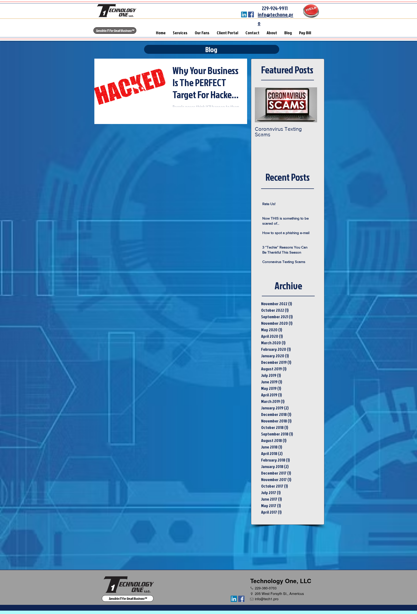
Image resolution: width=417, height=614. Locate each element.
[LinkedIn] (244, 14)
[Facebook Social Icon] (251, 14)
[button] (114, 30)
